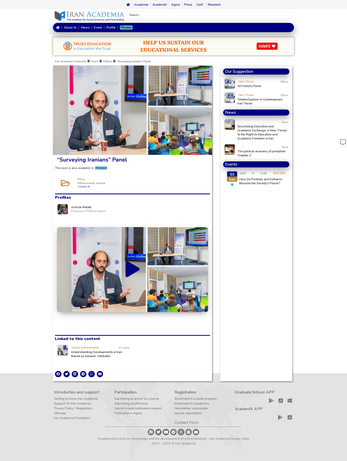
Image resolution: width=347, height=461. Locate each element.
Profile (111, 27)
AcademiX (159, 4)
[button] (133, 269)
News (85, 27)
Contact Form (187, 422)
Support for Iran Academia (72, 403)
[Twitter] (158, 432)
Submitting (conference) (131, 403)
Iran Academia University (70, 61)
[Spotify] (188, 432)
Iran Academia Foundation (72, 418)
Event (98, 27)
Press (188, 4)
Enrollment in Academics (192, 403)
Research (214, 4)
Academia (141, 4)
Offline (107, 61)
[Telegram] (173, 432)
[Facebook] (151, 432)
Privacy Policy (63, 408)
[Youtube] (166, 432)
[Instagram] (181, 432)
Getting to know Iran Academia (76, 398)
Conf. (199, 4)
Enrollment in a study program (196, 398)
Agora (175, 4)
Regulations (84, 408)
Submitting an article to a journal (136, 398)
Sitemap (60, 413)
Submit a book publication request (138, 408)
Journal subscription (188, 413)
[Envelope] (196, 432)
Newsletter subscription (191, 408)
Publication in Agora (128, 413)
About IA (70, 27)
